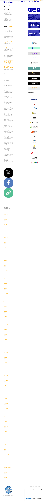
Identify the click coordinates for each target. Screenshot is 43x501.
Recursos (25, 1)
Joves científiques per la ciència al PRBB (7, 47)
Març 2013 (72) (5, 339)
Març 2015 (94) (5, 283)
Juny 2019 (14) (5, 219)
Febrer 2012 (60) (5, 370)
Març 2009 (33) (5, 439)
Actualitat (22, 1)
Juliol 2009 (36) (5, 431)
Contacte (35, 1)
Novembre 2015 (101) (6, 265)
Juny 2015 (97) (5, 275)
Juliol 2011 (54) (5, 385)
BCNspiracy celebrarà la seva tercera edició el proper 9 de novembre (8, 41)
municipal (9, 73)
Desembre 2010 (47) (6, 403)
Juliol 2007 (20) (5, 472)
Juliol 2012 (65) (5, 357)
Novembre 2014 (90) (6, 293)
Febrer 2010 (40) (5, 421)
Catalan (36, 0)
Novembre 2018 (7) (6, 237)
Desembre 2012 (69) (6, 347)
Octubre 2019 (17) (6, 211)
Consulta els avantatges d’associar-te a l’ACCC (8, 164)
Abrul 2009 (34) (5, 436)
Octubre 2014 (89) (6, 296)
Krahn (8, 495)
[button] (41, 489)
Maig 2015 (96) (5, 278)
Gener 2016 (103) (5, 260)
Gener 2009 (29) (5, 449)
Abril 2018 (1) (5, 252)
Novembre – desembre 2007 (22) (7, 467)
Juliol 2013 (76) (5, 329)
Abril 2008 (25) (5, 459)
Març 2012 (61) (5, 367)
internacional (11, 73)
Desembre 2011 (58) (6, 375)
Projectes (32, 1)
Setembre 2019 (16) (6, 214)
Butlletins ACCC (6, 9)
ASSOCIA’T (38, 1)
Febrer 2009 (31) (5, 444)
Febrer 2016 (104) (5, 257)
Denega (34, 498)
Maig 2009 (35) (5, 434)
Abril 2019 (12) (5, 224)
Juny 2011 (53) (5, 388)
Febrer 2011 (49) (5, 398)
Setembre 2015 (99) (6, 270)
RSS (42, 0)
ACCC (18, 1)
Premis (29, 1)
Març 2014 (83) (5, 311)
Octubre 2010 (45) (6, 408)
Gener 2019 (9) (5, 232)
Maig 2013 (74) (5, 334)
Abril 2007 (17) (5, 477)
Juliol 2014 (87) (5, 301)
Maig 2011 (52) (5, 390)
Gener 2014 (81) (5, 316)
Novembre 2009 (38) (6, 426)
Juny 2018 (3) (5, 247)
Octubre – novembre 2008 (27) (7, 454)
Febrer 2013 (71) (5, 342)
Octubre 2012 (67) (6, 352)
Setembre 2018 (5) (6, 242)
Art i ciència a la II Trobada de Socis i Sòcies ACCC (8, 27)
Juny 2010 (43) (5, 413)
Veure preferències (39, 498)
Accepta (28, 498)
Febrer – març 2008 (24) (6, 462)
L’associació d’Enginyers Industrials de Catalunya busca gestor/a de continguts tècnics (8, 67)
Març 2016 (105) (5, 255)
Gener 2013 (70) (5, 344)
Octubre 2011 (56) (6, 380)
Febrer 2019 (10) (5, 229)
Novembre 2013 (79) (6, 321)
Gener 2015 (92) (5, 288)
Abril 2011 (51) (5, 393)
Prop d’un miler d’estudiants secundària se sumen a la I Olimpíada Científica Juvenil (8, 53)
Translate (41, 0)
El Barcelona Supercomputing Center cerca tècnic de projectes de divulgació (8, 61)
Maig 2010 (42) (5, 416)
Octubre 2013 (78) (6, 324)
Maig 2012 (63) (5, 362)
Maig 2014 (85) (5, 306)
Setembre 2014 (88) (6, 298)
